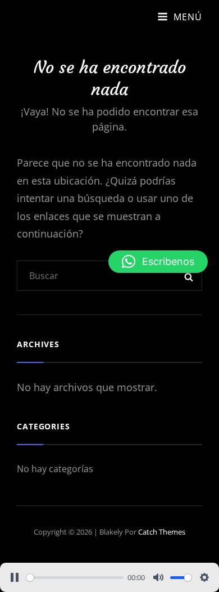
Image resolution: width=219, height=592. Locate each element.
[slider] (75, 577)
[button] (158, 261)
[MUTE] (158, 577)
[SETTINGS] (204, 577)
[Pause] (15, 577)
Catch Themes (161, 532)
